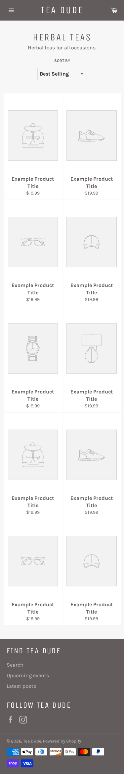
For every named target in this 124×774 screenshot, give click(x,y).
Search (15, 665)
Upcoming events (28, 675)
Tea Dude (62, 10)
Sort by (62, 60)
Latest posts (21, 686)
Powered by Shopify (62, 741)
